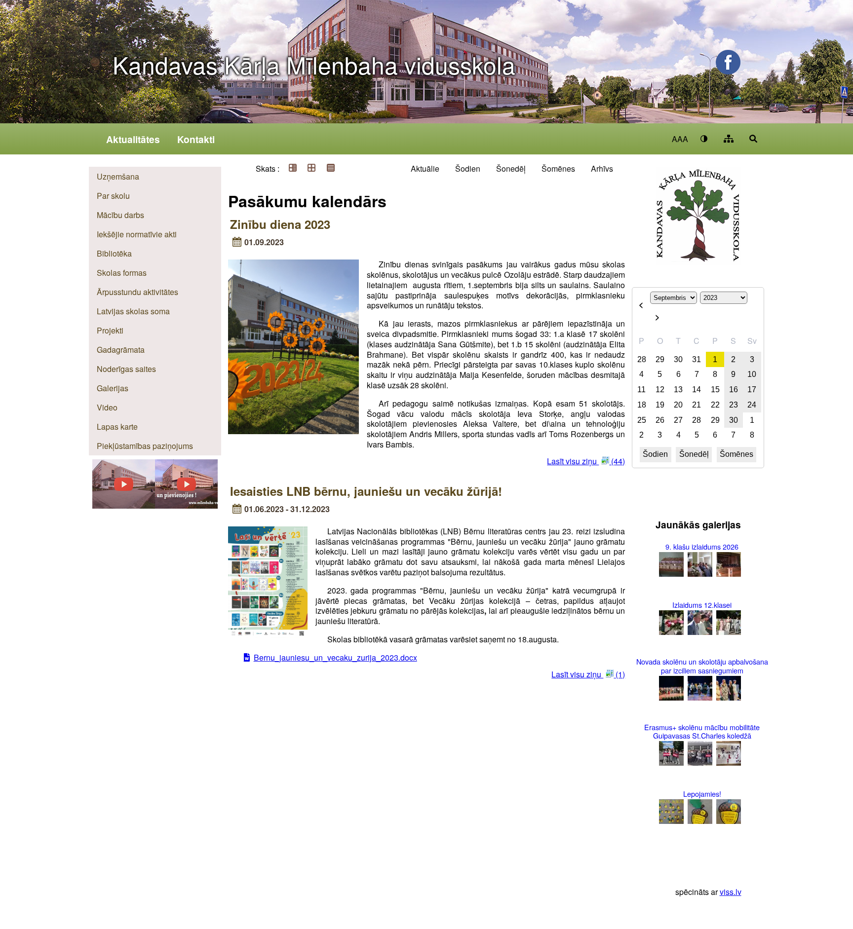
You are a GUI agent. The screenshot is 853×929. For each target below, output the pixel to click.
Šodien (467, 168)
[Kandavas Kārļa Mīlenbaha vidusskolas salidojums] (123, 505)
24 (751, 405)
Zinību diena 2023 (280, 224)
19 (660, 405)
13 (678, 389)
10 (751, 374)
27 (678, 420)
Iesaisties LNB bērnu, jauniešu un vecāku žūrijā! (366, 491)
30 (678, 359)
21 (696, 405)
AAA (680, 139)
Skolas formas (122, 272)
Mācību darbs (120, 215)
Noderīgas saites (126, 368)
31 (696, 359)
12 (660, 389)
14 (696, 389)
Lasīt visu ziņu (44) (586, 461)
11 (641, 389)
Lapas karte (117, 426)
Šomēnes (558, 168)
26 (660, 420)
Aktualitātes (133, 139)
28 (641, 359)
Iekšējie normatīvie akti (137, 234)
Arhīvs (602, 168)
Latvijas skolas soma (133, 311)
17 (751, 389)
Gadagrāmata (121, 349)
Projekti (110, 330)
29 (660, 359)
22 (715, 405)
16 (733, 389)
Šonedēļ (511, 168)
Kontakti (196, 139)
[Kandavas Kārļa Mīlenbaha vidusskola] (186, 505)
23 (733, 405)
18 (641, 405)
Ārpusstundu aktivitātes (137, 291)
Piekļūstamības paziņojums (145, 445)
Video (107, 407)
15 (715, 389)
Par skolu (113, 195)
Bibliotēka (114, 253)
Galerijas (112, 388)
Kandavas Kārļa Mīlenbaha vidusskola (314, 64)
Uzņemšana (118, 176)
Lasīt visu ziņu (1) (588, 674)
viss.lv (730, 891)
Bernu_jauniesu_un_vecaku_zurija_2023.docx (335, 657)
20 (678, 405)
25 (641, 420)
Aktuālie (425, 168)
